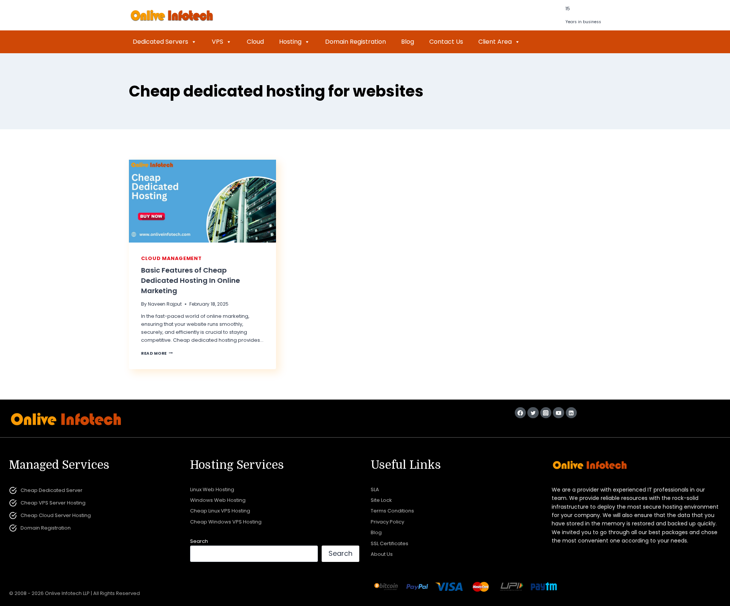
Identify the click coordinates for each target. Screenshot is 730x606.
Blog (407, 41)
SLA (375, 489)
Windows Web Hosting (218, 500)
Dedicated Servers (160, 41)
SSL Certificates (389, 543)
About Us (382, 554)
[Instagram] (545, 412)
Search (199, 541)
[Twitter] (532, 412)
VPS (217, 41)
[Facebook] (520, 412)
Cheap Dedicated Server (52, 490)
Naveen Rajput (165, 304)
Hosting (290, 41)
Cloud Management (171, 258)
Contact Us (446, 41)
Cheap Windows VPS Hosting (226, 521)
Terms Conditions (392, 510)
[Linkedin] (571, 412)
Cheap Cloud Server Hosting (56, 515)
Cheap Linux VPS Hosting (220, 510)
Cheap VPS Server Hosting (53, 502)
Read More (157, 353)
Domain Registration (355, 41)
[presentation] (202, 201)
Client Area (495, 41)
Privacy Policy (387, 521)
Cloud (255, 41)
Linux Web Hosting (212, 489)
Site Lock (381, 500)
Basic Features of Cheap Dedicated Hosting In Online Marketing (190, 280)
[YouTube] (558, 412)
